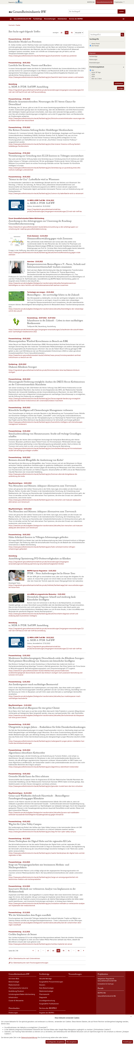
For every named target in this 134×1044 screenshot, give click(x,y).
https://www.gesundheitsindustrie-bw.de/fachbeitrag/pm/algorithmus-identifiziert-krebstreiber (44, 767)
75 (72, 33)
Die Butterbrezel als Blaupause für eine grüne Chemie (34, 708)
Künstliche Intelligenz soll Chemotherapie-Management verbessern (41, 410)
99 (78, 951)
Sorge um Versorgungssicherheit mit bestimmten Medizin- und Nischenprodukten (39, 866)
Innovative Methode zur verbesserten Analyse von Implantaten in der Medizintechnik (42, 890)
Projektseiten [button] (119, 2)
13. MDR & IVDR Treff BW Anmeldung (28, 87)
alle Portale (95, 46)
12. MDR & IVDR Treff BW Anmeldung (28, 625)
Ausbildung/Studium (16, 991)
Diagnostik (43, 997)
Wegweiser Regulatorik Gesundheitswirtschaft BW (107, 980)
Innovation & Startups (106, 984)
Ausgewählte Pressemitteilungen (51, 982)
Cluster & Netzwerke (16, 1000)
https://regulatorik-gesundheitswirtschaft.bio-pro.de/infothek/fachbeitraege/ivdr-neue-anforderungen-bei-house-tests (46, 586)
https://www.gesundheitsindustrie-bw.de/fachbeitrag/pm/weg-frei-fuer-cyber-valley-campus (42, 832)
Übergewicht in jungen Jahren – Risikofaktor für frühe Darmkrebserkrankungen (47, 727)
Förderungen (93, 59)
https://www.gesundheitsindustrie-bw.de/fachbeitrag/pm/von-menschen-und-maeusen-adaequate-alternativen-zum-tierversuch (45, 501)
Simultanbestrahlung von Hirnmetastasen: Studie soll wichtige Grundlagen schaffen (45, 435)
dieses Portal (96, 44)
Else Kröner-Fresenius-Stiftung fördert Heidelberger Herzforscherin (41, 130)
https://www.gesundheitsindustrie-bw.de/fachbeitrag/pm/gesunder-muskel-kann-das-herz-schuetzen (46, 786)
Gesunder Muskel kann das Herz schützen (29, 776)
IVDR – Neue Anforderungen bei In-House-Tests (51, 573)
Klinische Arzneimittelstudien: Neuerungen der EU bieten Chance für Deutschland (42, 103)
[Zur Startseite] (28, 11)
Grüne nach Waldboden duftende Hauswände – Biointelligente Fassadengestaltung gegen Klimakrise (39, 797)
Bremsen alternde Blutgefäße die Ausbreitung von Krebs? (36, 460)
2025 (93, 76)
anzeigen (120, 88)
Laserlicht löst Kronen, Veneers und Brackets (30, 65)
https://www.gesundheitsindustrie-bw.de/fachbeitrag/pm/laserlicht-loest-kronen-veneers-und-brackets (46, 77)
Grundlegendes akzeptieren (55, 1042)
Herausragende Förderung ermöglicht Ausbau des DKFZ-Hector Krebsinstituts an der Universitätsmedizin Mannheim (47, 383)
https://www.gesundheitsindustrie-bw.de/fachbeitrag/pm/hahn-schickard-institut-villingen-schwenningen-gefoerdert (42, 548)
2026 (93, 74)
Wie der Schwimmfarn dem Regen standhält (30, 915)
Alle (93, 70)
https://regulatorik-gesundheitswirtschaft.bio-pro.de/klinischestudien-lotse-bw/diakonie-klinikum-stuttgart (44, 371)
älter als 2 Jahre (97, 79)
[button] (122, 67)
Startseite (12, 25)
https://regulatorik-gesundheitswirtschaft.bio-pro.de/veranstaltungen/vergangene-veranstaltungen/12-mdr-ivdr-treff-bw (54, 647)
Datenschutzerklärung (29, 1037)
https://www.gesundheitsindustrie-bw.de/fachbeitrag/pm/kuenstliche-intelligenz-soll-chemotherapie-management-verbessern (46, 423)
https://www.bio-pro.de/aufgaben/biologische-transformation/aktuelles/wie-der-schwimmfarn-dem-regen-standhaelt (45, 924)
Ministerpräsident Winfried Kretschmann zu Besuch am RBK (38, 341)
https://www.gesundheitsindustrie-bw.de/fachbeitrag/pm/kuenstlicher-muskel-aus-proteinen (43, 56)
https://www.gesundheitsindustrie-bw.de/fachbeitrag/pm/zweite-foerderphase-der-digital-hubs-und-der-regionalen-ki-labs (47, 854)
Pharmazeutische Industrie (18, 988)
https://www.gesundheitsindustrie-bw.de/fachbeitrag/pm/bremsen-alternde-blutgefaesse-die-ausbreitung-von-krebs (43, 475)
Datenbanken (62, 19)
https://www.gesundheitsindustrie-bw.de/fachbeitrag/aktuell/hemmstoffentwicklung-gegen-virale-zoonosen (45, 253)
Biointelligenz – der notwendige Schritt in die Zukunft (53, 295)
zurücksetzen (119, 83)
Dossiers (42, 985)
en (123, 19)
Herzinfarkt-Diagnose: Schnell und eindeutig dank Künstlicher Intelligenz (51, 598)
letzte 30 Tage (96, 72)
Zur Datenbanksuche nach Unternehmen (25, 958)
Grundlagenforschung (47, 1000)
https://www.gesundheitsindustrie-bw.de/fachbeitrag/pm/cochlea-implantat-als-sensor (40, 944)
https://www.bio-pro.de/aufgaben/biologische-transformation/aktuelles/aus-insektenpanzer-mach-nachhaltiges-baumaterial (45, 697)
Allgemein (92, 53)
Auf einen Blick (14, 979)
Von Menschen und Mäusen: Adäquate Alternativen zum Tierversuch (42, 486)
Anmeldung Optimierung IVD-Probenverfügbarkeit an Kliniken (40, 558)
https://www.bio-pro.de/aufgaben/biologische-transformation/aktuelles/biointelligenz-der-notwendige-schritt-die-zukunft (46, 310)
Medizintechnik (14, 985)
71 (68, 951)
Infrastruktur (13, 997)
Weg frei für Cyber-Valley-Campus (25, 824)
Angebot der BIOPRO (46, 1013)
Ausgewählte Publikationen (49, 1004)
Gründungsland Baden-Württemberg (22, 994)
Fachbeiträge (37, 19)
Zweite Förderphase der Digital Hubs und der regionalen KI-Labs (40, 841)
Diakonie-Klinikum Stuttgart (23, 367)
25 (62, 33)
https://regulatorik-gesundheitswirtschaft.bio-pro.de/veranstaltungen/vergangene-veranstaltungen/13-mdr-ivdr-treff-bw (54, 210)
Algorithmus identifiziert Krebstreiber (27, 753)
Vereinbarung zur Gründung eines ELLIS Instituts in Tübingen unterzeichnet (46, 156)
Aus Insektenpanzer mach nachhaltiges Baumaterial (33, 684)
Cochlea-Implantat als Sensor (23, 934)
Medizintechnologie (46, 991)
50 (67, 33)
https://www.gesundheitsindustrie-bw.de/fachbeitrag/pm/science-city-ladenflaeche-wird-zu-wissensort (46, 193)
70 (63, 951)
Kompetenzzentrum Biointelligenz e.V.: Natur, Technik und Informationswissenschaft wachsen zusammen (56, 265)
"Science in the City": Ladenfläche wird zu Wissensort (34, 179)
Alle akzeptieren (71, 1042)
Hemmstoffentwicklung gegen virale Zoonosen (49, 239)
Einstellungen (127, 1042)
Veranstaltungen (50, 19)
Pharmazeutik (44, 994)
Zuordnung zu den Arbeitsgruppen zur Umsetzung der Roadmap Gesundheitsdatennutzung (40, 222)
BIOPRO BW (91, 2)
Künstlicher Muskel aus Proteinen (25, 42)
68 (53, 951)
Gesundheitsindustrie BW (104, 2)
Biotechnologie (14, 982)
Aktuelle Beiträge (45, 979)
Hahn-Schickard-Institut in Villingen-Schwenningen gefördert (38, 537)
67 (48, 951)
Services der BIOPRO (76, 19)
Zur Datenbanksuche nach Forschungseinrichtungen (29, 963)
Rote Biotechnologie (46, 988)
